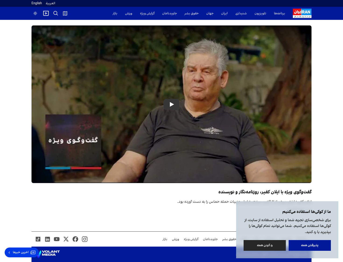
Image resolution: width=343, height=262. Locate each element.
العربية (50, 3)
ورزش (128, 13)
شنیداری (241, 13)
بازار (115, 13)
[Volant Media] (47, 254)
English (37, 3)
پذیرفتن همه (309, 245)
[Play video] (46, 13)
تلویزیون (260, 13)
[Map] (65, 13)
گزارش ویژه (147, 13)
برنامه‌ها (279, 13)
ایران (224, 13)
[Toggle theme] (35, 13)
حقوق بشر (192, 13)
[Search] (56, 13)
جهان (210, 13)
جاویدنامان (169, 13)
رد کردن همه (265, 245)
